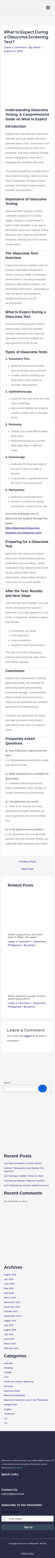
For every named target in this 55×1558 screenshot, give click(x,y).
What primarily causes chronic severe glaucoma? (27, 997)
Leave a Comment (15, 47)
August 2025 (10, 1320)
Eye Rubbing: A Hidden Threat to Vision (24, 1176)
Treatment (9, 1414)
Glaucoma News (12, 1391)
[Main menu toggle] (48, 8)
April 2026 (9, 1293)
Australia (8, 1363)
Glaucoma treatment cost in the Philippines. (26, 1400)
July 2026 (8, 1279)
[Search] (42, 1088)
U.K (5, 1418)
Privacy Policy (27, 1553)
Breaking (8, 1368)
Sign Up (28, 1527)
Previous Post (27, 861)
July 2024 (8, 1334)
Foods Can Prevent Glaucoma (19, 1381)
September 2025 (12, 1316)
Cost (6, 1377)
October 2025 (11, 1311)
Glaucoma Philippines (14, 1395)
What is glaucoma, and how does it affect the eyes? (25, 935)
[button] (27, 1481)
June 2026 (9, 1283)
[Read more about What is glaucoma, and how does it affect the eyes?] (27, 910)
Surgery (8, 1409)
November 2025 (12, 1307)
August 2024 (10, 1330)
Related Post (10, 1404)
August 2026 (10, 1274)
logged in (29, 1035)
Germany (8, 1386)
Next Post (27, 869)
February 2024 (11, 1348)
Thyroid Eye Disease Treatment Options (24, 1180)
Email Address (10, 1511)
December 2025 (12, 1302)
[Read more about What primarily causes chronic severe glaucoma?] (27, 972)
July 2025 (8, 1325)
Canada (7, 1372)
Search (7, 1082)
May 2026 (9, 1288)
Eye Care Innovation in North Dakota (22, 1163)
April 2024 (9, 1339)
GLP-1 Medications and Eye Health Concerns (26, 1185)
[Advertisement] (27, 1122)
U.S (5, 1423)
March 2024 (10, 1343)
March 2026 (10, 1297)
